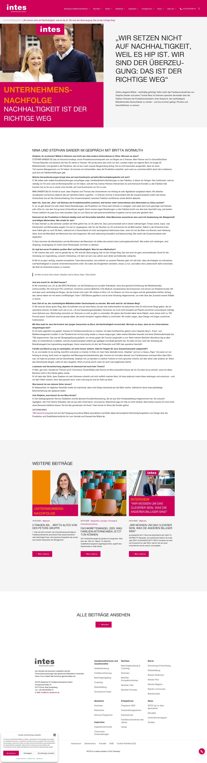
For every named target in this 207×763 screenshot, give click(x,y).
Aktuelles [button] (105, 624)
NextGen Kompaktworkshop (129, 679)
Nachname (108, 720)
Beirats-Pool (153, 679)
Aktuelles (152, 713)
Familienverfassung (103, 673)
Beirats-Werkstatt (156, 675)
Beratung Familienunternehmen (76, 9)
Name (78, 713)
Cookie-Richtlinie (21, 758)
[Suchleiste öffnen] (198, 9)
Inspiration (132, 9)
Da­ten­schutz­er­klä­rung (108, 742)
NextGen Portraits (129, 690)
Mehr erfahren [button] (43, 554)
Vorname (78, 720)
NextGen (96, 9)
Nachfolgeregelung (102, 677)
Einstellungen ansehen (46, 753)
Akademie (119, 9)
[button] (54, 735)
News (159, 9)
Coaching (98, 682)
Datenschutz (31, 758)
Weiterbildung (100, 687)
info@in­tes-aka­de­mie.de (50, 692)
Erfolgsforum (147, 9)
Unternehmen (81, 724)
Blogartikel (15, 20)
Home (6, 20)
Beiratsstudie (154, 693)
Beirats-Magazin (155, 684)
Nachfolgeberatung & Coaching (130, 667)
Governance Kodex (102, 691)
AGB (94, 742)
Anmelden (83, 757)
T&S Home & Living (41, 413)
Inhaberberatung (101, 668)
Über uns (170, 9)
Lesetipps (103, 521)
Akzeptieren (11, 753)
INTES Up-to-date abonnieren (156, 706)
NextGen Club (127, 685)
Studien (151, 722)
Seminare (125, 673)
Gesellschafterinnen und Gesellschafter (106, 662)
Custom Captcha (83, 747)
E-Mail (78, 733)
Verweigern (28, 753)
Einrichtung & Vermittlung (159, 665)
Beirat (107, 9)
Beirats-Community (156, 689)
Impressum (39, 758)
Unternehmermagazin (157, 717)
